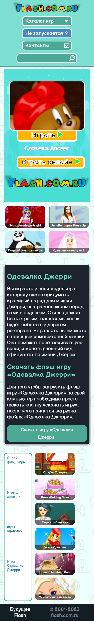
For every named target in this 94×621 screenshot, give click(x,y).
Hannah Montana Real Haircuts (54, 573)
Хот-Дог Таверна (55, 472)
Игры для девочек (15, 494)
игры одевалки (15, 529)
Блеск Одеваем (55, 547)
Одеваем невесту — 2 (68, 250)
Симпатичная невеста (55, 597)
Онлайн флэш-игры (16, 460)
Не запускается (44, 33)
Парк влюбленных (55, 522)
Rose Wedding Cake (55, 497)
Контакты (37, 46)
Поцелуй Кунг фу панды (25, 250)
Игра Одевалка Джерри (15, 565)
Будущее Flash (20, 613)
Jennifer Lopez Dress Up (68, 225)
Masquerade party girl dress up (25, 226)
